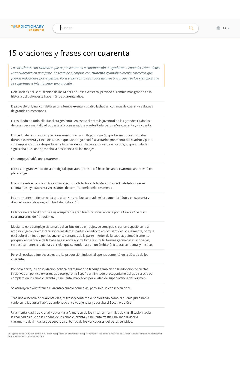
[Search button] (191, 28)
